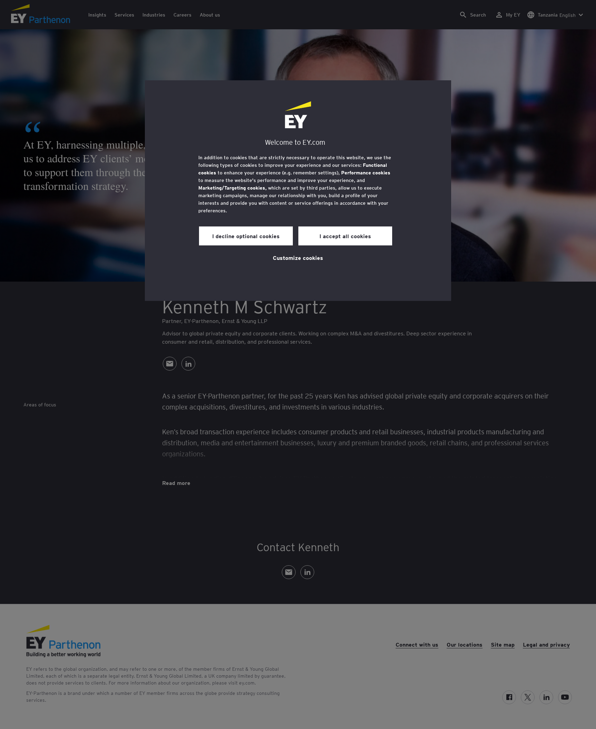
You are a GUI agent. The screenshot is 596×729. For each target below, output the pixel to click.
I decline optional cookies (246, 236)
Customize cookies (298, 257)
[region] (298, 190)
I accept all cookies (345, 236)
